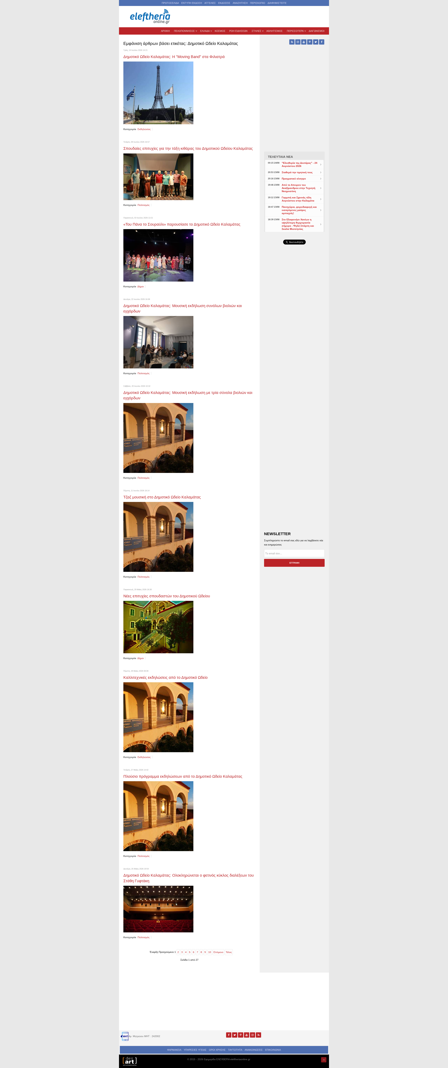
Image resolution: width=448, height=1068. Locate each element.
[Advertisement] (294, 330)
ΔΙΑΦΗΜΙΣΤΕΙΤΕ (277, 3)
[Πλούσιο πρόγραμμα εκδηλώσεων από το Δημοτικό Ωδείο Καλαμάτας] (158, 816)
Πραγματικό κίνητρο (294, 178)
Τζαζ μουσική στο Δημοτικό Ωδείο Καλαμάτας (162, 497)
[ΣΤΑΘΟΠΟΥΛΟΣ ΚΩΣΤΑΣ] (129, 1061)
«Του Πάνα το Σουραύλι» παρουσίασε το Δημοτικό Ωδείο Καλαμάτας (181, 224)
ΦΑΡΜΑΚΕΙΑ (174, 1049)
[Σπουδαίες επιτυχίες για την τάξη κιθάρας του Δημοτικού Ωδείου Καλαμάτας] (158, 176)
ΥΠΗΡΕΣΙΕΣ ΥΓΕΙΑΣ (195, 1049)
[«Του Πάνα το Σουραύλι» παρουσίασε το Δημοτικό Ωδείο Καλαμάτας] (158, 255)
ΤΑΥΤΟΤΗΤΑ (235, 1049)
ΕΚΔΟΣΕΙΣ (224, 3)
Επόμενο (218, 952)
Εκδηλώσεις (144, 129)
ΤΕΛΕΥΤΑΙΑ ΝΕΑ (280, 157)
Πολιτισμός (144, 205)
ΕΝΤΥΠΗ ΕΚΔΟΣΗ (191, 3)
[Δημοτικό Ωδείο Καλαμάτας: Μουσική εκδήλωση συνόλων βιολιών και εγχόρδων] (158, 342)
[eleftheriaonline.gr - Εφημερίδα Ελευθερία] (150, 17)
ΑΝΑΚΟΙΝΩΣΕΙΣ (254, 1049)
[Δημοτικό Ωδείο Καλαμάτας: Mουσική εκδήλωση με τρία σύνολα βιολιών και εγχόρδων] (158, 437)
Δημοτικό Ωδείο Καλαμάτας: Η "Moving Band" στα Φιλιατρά (174, 57)
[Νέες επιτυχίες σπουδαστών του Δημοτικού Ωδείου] (158, 626)
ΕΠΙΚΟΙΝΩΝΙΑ (273, 1049)
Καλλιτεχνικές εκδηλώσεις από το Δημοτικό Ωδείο (165, 677)
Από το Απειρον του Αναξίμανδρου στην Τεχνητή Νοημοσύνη (298, 188)
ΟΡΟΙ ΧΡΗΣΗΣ (217, 1049)
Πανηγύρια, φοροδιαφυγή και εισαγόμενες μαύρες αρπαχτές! (299, 210)
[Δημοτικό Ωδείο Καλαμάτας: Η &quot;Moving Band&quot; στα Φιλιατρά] (158, 92)
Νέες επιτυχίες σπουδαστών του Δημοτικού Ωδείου (166, 596)
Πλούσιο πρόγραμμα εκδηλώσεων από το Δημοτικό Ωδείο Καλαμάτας (182, 776)
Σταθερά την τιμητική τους (297, 172)
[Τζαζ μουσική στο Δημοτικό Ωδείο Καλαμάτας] (158, 536)
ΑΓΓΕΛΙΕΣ (210, 3)
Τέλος (229, 952)
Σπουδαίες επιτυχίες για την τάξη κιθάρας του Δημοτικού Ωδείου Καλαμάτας (188, 148)
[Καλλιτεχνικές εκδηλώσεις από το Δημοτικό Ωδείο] (158, 717)
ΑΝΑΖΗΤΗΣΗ (240, 3)
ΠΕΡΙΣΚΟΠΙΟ (257, 3)
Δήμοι (140, 286)
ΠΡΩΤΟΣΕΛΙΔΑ (170, 3)
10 (209, 952)
